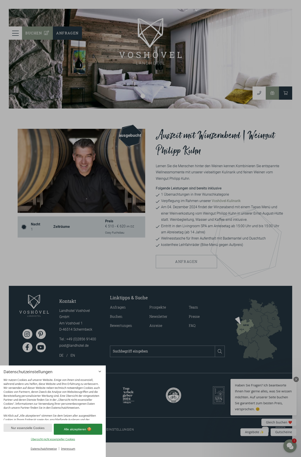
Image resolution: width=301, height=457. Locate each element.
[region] (53, 398)
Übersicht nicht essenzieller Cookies (53, 439)
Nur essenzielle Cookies (28, 428)
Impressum (68, 449)
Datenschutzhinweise (44, 449)
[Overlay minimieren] (100, 371)
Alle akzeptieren (75, 429)
